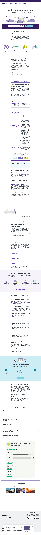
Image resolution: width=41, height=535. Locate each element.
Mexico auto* (14, 260)
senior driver (16, 92)
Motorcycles (14, 251)
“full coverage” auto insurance (23, 174)
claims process (13, 310)
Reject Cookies (26, 529)
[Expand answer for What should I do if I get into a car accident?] (38, 425)
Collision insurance (16, 117)
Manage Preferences (27, 531)
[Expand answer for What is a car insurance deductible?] (38, 415)
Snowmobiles (14, 255)
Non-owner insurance (15, 147)
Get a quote (28, 25)
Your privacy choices (36, 524)
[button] (12, 3)
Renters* (13, 263)
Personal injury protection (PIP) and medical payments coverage (15, 132)
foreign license (21, 94)
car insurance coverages (16, 103)
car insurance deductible (15, 184)
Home (2, 7)
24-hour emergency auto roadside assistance (9, 494)
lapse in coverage (25, 93)
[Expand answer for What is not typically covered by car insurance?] (38, 419)
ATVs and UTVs (14, 253)
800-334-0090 (16, 398)
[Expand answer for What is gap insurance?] (38, 411)
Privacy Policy (20, 530)
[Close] (32, 527)
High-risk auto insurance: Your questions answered (30, 494)
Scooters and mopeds (15, 258)
